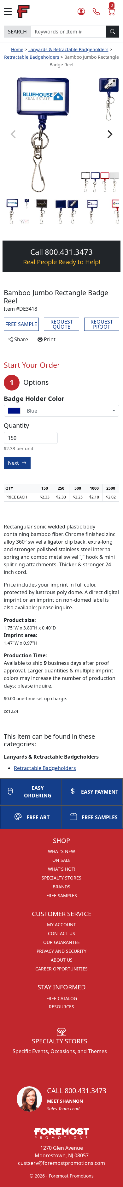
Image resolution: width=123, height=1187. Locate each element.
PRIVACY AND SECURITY (61, 951)
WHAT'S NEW (61, 851)
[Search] (112, 32)
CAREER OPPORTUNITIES (61, 969)
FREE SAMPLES (100, 817)
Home (17, 49)
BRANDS (61, 887)
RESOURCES (61, 1007)
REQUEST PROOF (102, 324)
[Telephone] (96, 11)
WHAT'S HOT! (61, 869)
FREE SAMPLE (21, 324)
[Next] (109, 134)
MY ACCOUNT (61, 925)
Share (20, 339)
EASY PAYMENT (99, 791)
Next (14, 462)
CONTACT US (61, 933)
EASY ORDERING (37, 791)
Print (49, 339)
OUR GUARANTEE (61, 942)
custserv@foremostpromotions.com (61, 1163)
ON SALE (61, 860)
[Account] (81, 11)
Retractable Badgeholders (31, 57)
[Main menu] (10, 11)
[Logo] (23, 11)
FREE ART (38, 817)
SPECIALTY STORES (61, 878)
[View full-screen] (112, 82)
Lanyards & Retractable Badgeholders (68, 49)
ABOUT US (62, 960)
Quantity (16, 425)
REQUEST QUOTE (61, 324)
